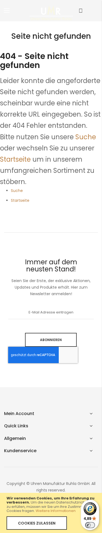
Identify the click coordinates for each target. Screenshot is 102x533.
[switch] (90, 525)
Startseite (15, 159)
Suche (85, 136)
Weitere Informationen (56, 510)
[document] (51, 513)
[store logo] (51, 12)
